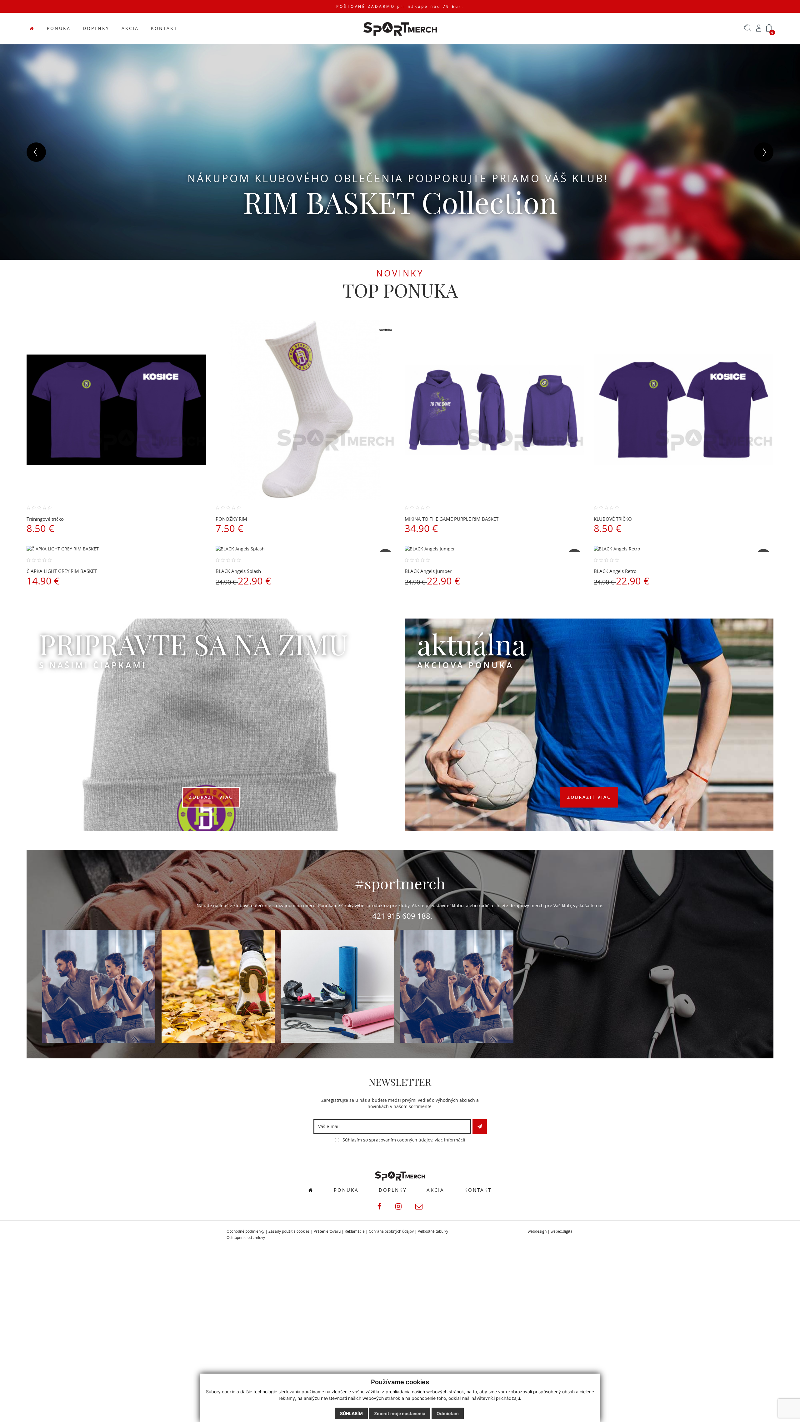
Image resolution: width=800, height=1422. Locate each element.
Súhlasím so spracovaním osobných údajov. (403, 1140)
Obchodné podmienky (245, 1231)
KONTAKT (164, 28)
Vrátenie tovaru (327, 1231)
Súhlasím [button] (351, 1413)
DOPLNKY (96, 28)
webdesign (537, 1231)
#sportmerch (400, 883)
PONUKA (59, 28)
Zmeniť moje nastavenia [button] (399, 1413)
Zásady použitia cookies (289, 1231)
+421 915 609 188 (399, 916)
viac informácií (450, 1140)
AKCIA (130, 28)
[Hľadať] (748, 30)
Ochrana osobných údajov (391, 1231)
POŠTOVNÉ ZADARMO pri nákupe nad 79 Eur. (400, 6)
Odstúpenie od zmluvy (246, 1237)
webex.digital (562, 1231)
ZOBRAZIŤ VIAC (211, 797)
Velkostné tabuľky (433, 1231)
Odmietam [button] (448, 1413)
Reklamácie (355, 1231)
